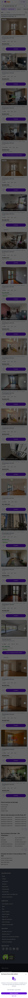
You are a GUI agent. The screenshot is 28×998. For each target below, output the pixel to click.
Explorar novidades (14, 993)
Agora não (14, 995)
